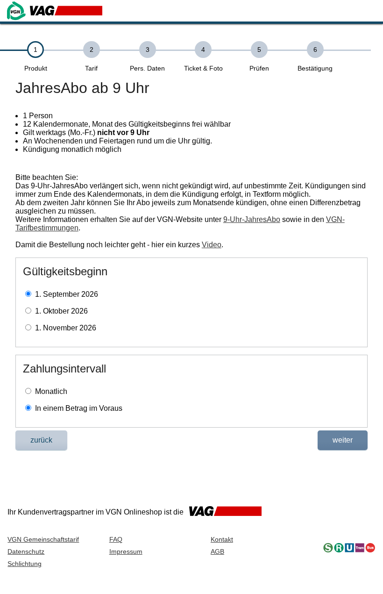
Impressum (125, 551)
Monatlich (51, 391)
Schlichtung (24, 563)
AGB (217, 551)
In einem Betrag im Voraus (78, 408)
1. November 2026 (65, 328)
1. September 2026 (66, 294)
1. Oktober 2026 (61, 311)
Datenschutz (25, 551)
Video (211, 245)
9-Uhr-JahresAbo (251, 219)
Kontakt (222, 539)
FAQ (115, 539)
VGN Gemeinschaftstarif (43, 539)
